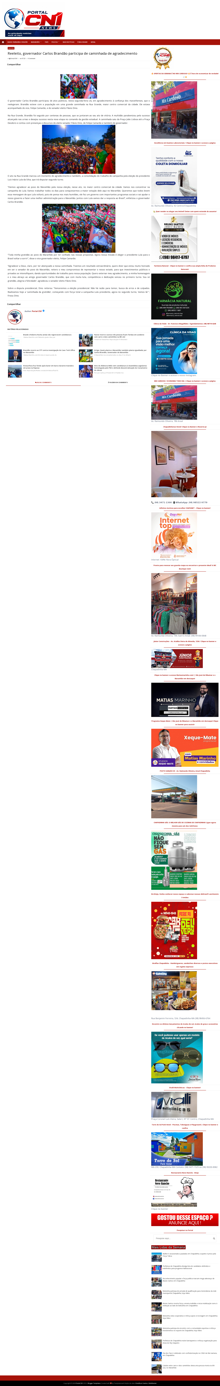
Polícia (56, 42)
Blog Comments (44, 382)
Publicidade (82, 42)
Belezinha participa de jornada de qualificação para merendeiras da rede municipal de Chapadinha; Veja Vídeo (189, 1292)
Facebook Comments (118, 382)
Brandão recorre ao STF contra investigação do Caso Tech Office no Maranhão (49, 351)
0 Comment (31, 58)
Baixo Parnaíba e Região (18, 42)
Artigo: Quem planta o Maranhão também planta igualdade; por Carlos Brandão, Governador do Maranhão (120, 351)
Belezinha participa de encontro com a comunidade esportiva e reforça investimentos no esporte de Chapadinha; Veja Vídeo (189, 1329)
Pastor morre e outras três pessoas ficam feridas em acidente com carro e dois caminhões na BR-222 (119, 336)
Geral (93, 42)
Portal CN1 (37, 311)
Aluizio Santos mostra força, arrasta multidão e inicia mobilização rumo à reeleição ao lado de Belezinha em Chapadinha (190, 1304)
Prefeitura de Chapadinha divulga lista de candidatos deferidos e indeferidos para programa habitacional (186, 1267)
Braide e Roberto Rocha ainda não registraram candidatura (47, 335)
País (46, 42)
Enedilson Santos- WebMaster (146, 1383)
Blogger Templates (94, 1383)
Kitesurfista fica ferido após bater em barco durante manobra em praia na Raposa (48, 367)
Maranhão (36, 42)
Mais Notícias (68, 42)
